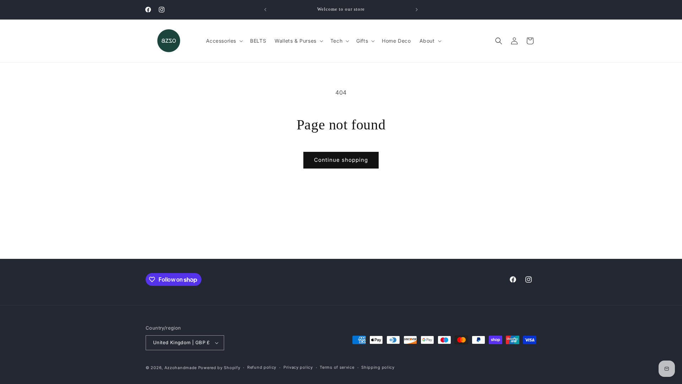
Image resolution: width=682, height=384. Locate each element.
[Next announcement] (416, 9)
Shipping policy (378, 367)
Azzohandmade (180, 367)
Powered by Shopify (219, 367)
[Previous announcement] (265, 9)
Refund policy (261, 367)
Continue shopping (341, 159)
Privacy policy (298, 367)
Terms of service (337, 367)
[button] (224, 40)
